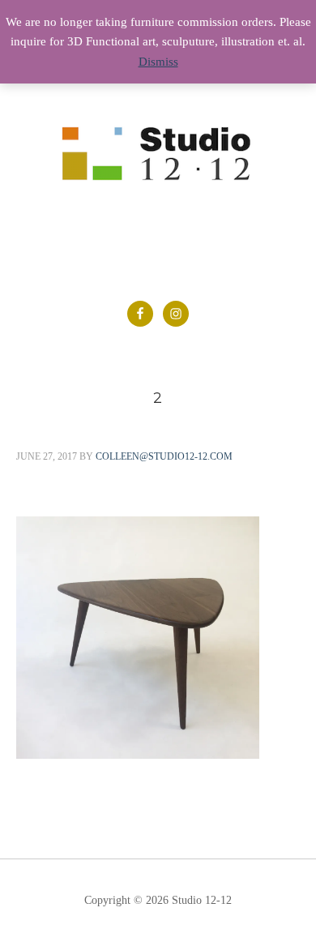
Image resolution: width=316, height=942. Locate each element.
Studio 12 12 (157, 164)
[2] (137, 754)
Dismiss (158, 61)
